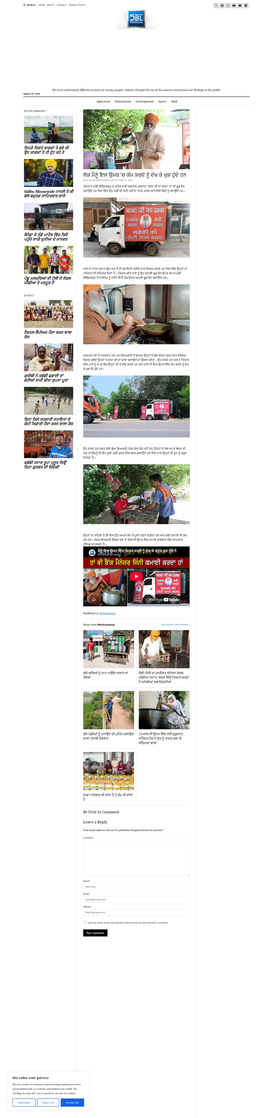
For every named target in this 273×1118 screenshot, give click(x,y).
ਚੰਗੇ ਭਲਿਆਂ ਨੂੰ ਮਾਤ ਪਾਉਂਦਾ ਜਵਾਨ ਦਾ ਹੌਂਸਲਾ (105, 675)
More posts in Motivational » (175, 624)
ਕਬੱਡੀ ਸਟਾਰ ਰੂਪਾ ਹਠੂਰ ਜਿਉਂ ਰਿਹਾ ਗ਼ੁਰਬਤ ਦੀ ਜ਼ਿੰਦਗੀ (45, 464)
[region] (48, 1091)
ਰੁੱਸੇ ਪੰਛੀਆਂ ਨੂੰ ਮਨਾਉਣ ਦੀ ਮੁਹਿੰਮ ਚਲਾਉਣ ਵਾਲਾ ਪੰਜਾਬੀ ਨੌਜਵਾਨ (108, 736)
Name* (86, 881)
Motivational (123, 101)
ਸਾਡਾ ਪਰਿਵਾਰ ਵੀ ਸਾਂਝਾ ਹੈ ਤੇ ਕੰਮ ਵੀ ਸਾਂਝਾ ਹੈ (108, 797)
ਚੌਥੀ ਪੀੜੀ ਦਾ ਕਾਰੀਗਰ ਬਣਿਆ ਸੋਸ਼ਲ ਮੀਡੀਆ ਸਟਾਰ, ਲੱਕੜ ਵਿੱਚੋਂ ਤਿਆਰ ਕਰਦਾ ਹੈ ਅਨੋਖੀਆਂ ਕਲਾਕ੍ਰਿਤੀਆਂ (164, 677)
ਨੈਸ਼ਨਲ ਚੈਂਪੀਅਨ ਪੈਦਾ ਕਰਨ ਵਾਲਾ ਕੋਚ (48, 334)
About (50, 5)
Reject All (48, 1102)
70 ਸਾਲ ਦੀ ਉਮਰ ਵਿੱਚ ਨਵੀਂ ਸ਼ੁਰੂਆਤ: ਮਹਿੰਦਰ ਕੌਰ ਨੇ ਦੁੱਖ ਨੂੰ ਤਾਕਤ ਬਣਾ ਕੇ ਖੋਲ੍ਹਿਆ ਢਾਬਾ (161, 738)
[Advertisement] (136, 60)
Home (42, 5)
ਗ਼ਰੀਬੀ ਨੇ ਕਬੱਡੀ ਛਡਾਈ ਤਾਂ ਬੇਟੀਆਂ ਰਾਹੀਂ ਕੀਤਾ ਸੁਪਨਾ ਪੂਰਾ (46, 377)
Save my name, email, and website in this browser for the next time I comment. (128, 922)
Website (87, 906)
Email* (86, 893)
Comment (88, 837)
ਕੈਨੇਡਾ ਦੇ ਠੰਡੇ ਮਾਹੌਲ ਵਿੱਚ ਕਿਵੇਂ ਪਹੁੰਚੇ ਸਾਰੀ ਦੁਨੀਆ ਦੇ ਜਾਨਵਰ (45, 236)
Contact (62, 5)
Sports (162, 101)
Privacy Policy (77, 5)
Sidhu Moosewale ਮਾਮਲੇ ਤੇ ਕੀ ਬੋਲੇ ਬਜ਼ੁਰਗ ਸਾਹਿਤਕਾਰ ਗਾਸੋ (48, 193)
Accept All (72, 1102)
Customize (24, 1102)
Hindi (174, 101)
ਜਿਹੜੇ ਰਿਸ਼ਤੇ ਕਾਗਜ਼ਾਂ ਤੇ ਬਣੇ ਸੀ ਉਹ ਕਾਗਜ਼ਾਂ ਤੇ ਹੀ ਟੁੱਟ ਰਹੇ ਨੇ (46, 150)
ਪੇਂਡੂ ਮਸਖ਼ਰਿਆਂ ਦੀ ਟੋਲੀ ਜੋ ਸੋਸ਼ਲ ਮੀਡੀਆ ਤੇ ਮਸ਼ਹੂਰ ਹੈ (47, 280)
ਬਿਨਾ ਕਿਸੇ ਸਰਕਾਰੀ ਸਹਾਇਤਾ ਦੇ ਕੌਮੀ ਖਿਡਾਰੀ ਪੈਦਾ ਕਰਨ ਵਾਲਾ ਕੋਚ (48, 421)
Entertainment (145, 101)
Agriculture (103, 101)
